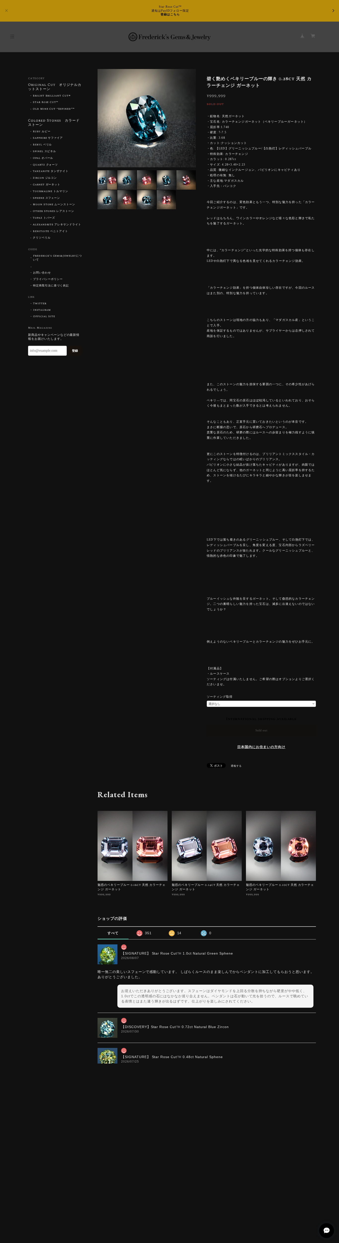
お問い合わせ (42, 273)
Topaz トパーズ (44, 218)
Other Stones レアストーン (53, 211)
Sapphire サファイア (48, 138)
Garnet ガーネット (47, 185)
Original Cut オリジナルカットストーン (54, 87)
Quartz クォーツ (45, 165)
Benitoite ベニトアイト (50, 231)
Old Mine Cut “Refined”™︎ (54, 109)
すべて (113, 933)
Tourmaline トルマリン (50, 191)
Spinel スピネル (44, 151)
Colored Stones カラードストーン (54, 123)
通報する (236, 766)
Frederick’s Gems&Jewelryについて (57, 258)
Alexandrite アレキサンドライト (57, 225)
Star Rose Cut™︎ (45, 102)
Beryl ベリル (42, 145)
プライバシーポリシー (48, 279)
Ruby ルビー (42, 132)
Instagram (42, 310)
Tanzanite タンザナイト (50, 171)
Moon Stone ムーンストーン (54, 205)
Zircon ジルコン (45, 178)
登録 (75, 350)
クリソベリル (42, 238)
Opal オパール (43, 158)
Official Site (44, 316)
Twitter (39, 304)
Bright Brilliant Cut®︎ (52, 96)
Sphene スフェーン (46, 198)
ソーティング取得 (220, 696)
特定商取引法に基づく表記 (51, 286)
